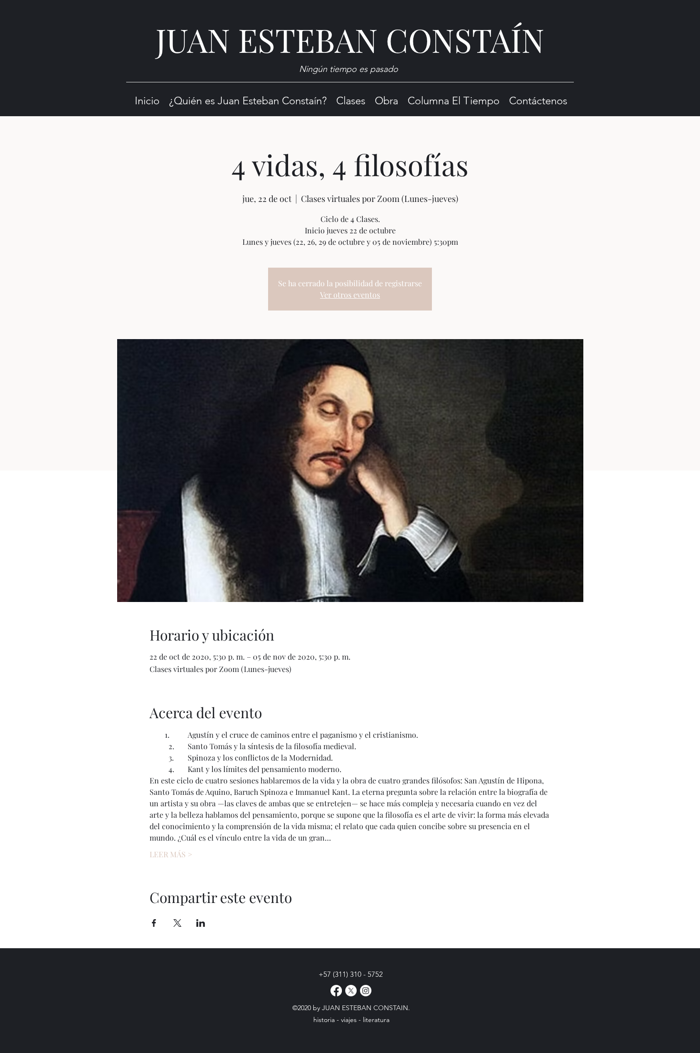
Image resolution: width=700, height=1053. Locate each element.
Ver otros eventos (350, 295)
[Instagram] (365, 990)
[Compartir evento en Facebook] (154, 923)
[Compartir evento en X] (177, 923)
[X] (351, 990)
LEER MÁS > (171, 854)
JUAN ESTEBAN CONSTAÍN (350, 39)
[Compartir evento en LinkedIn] (200, 923)
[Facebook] (336, 990)
